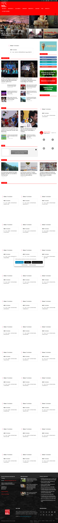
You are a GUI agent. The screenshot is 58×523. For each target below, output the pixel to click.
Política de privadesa (32, 264)
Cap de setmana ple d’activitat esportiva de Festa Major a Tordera (28, 130)
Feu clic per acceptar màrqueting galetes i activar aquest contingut (19, 152)
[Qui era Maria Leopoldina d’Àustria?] (43, 22)
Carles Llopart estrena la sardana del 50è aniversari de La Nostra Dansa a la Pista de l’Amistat (32, 86)
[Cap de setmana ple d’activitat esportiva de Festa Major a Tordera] (29, 118)
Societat (3, 126)
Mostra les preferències (37, 262)
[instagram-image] (44, 139)
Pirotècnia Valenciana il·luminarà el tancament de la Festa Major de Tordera (28, 80)
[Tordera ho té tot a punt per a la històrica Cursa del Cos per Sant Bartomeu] (23, 93)
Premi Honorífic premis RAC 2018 (47, 494)
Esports (22, 126)
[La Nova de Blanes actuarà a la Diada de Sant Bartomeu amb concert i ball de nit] (9, 69)
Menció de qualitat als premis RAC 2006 (48, 498)
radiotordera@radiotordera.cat (10, 480)
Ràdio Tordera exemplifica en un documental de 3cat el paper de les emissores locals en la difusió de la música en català (32, 486)
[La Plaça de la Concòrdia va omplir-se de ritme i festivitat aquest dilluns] (23, 137)
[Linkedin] (45, 0)
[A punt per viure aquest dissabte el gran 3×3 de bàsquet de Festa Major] (3, 137)
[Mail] (49, 512)
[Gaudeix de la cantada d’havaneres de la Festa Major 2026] (14, 27)
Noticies (3, 170)
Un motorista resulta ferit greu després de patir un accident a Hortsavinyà (31, 98)
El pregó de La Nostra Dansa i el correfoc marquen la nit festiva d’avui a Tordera (12, 92)
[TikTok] (49, 0)
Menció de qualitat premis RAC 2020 (47, 487)
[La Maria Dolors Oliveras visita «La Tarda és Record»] (51, 34)
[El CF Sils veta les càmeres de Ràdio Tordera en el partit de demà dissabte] (23, 480)
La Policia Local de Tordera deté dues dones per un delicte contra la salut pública (29, 174)
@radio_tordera (47, 132)
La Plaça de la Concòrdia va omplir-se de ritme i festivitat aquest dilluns (31, 136)
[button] (55, 14)
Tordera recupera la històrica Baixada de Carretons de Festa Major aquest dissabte (48, 174)
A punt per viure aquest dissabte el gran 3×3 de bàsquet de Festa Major (12, 136)
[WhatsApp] (54, 0)
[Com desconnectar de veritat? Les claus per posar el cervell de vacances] (36, 34)
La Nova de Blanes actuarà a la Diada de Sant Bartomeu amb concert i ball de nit (9, 80)
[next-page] (3, 104)
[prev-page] (2, 104)
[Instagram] (43, 0)
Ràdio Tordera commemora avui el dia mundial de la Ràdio (32, 493)
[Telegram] (48, 0)
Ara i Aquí (32, 25)
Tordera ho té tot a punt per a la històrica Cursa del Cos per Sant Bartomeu (32, 92)
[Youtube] (56, 0)
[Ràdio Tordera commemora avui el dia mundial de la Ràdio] (23, 494)
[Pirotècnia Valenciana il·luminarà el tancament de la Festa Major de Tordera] (29, 69)
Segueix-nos (54, 59)
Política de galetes (24, 264)
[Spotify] (46, 0)
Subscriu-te (54, 66)
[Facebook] (42, 0)
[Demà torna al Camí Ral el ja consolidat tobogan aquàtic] (3, 87)
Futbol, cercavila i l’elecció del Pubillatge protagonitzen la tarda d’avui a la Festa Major (12, 98)
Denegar (27, 262)
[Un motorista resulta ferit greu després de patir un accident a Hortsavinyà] (23, 99)
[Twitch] (51, 0)
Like (55, 57)
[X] (53, 0)
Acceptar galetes (19, 262)
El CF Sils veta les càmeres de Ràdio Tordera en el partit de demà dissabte (32, 479)
